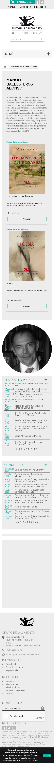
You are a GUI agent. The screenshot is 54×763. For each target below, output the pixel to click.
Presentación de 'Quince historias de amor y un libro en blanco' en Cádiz (31, 496)
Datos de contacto (14, 667)
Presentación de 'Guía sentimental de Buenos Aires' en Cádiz (32, 517)
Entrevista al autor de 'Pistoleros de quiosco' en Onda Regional (31, 390)
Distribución (25, 7)
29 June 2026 (8, 496)
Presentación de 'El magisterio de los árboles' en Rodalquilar (32, 480)
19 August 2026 (9, 470)
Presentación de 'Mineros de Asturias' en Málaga (32, 512)
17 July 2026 (8, 475)
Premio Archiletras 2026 (26, 507)
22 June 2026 (8, 517)
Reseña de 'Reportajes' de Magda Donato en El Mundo (30, 414)
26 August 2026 (8, 407)
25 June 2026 (8, 507)
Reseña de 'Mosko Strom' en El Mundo (29, 400)
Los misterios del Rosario (19, 196)
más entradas (27, 522)
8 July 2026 (7, 485)
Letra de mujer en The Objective (29, 470)
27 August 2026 (9, 385)
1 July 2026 (7, 491)
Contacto (12, 7)
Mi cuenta (10, 681)
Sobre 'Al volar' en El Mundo (28, 436)
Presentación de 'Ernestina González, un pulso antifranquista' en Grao (32, 485)
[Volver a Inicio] (5, 67)
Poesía (9, 283)
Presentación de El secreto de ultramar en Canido (28, 475)
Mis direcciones (13, 687)
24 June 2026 (8, 512)
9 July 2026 (7, 480)
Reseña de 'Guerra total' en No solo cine (31, 385)
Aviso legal (11, 664)
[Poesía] (27, 256)
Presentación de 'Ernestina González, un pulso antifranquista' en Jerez (32, 501)
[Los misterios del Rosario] (27, 169)
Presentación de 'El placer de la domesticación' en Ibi (29, 491)
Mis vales (10, 693)
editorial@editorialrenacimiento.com (22, 655)
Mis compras (12, 684)
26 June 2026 (8, 501)
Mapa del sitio (12, 670)
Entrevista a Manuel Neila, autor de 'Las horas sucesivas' (30, 395)
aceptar (46, 755)
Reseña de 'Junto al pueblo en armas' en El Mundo (29, 407)
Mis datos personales (15, 690)
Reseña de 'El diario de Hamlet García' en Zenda (29, 443)
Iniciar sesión (40, 7)
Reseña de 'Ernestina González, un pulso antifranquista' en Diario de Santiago (31, 429)
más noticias (27, 449)
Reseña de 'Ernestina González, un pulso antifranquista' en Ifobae (31, 421)
